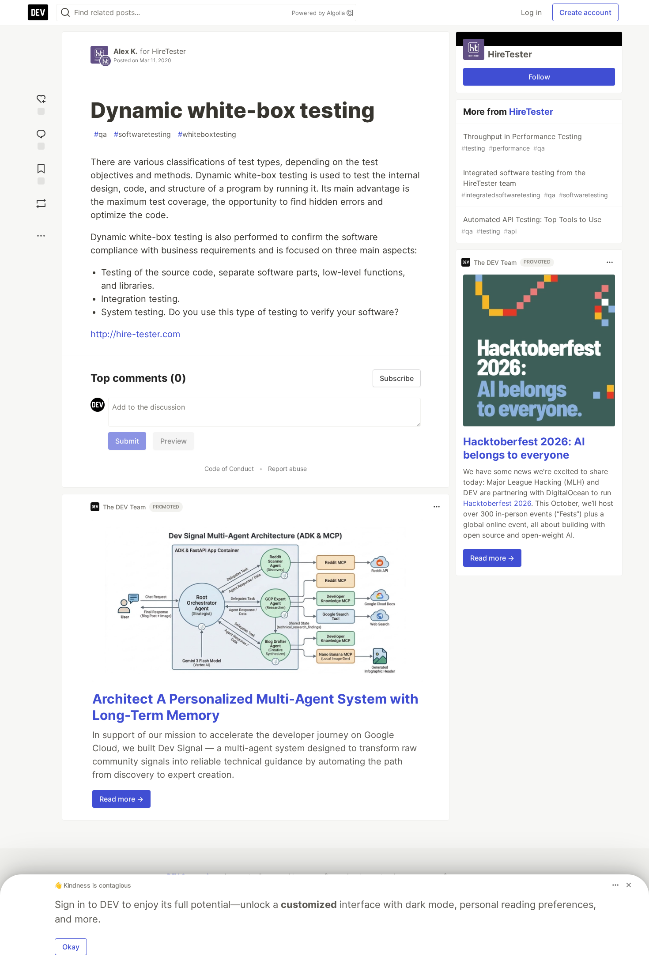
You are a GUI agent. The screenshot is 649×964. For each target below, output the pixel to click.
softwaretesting (142, 134)
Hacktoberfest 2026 (497, 503)
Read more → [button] (121, 799)
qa (100, 134)
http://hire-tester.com (135, 334)
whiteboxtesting (207, 134)
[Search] (65, 12)
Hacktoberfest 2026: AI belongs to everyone (524, 448)
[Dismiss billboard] (629, 885)
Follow (539, 76)
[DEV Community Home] (38, 12)
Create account (585, 12)
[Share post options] (41, 236)
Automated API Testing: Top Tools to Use (531, 225)
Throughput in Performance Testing (521, 142)
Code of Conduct (229, 468)
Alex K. (125, 51)
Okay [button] (70, 946)
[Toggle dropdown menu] (437, 507)
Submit (127, 441)
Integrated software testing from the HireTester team (534, 183)
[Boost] (41, 203)
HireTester (169, 51)
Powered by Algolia (319, 12)
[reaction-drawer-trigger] (41, 103)
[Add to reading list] (41, 173)
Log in (531, 12)
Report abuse (287, 468)
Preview (173, 441)
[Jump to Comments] (41, 138)
